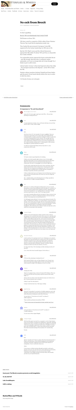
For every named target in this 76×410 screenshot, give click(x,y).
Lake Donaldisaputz (9, 380)
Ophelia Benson (26, 25)
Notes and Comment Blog (34, 25)
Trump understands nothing (66, 97)
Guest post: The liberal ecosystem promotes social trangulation (21, 373)
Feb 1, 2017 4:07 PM (53, 120)
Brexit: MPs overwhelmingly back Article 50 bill (34, 35)
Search (54, 3)
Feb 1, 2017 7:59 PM (53, 129)
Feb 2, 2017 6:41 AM (53, 307)
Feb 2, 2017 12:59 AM (52, 212)
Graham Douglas (27, 212)
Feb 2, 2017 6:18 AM (53, 288)
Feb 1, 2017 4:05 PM (53, 111)
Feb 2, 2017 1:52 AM (53, 268)
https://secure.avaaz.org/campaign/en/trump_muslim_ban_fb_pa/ (39, 302)
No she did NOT (7, 376)
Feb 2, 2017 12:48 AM (52, 184)
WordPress (71, 406)
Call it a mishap (7, 384)
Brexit (22, 86)
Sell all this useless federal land (10, 97)
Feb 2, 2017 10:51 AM (52, 318)
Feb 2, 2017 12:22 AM (52, 152)
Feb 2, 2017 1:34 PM (53, 335)
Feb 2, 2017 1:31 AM (53, 255)
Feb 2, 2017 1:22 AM (53, 235)
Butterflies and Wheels (12, 395)
